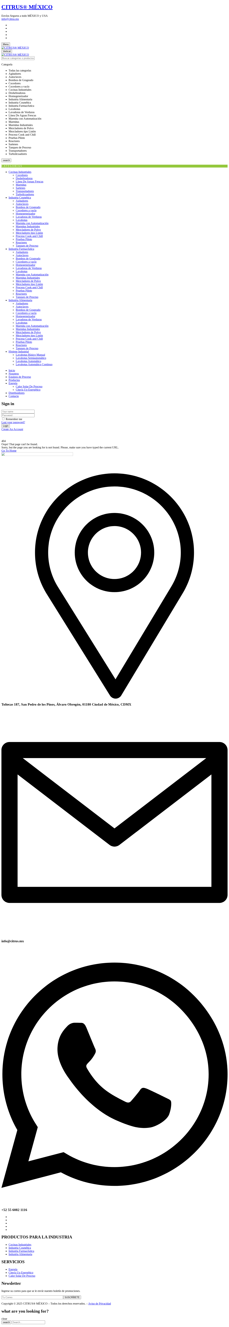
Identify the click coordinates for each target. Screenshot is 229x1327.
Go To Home (8, 450)
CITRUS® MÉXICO (27, 7)
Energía (13, 1269)
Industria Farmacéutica (21, 1251)
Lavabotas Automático (28, 361)
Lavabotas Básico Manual (30, 354)
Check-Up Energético (28, 389)
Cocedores (22, 175)
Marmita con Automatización (32, 223)
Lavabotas (21, 220)
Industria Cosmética (20, 1247)
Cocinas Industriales (20, 1244)
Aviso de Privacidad (99, 1303)
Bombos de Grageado (28, 207)
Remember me (14, 419)
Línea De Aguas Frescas (29, 181)
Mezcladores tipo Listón (29, 232)
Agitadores (22, 200)
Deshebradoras (24, 178)
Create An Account (12, 429)
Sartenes (20, 187)
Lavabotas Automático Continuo (34, 364)
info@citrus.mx (10, 18)
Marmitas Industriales (28, 226)
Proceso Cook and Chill (29, 236)
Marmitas (21, 184)
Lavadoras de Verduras (29, 216)
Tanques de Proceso (27, 245)
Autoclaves (22, 203)
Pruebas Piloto (24, 239)
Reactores (21, 242)
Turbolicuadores (25, 194)
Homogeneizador (25, 213)
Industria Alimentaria (20, 1254)
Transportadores (25, 191)
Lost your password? (13, 422)
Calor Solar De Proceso (29, 386)
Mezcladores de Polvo (28, 229)
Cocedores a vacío (26, 210)
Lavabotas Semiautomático (31, 357)
